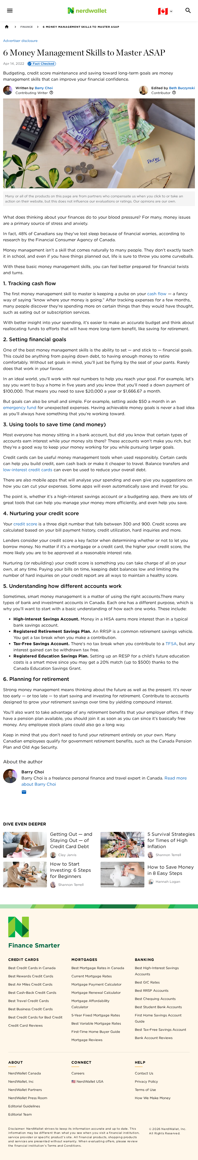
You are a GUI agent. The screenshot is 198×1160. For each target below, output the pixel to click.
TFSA (171, 643)
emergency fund (19, 407)
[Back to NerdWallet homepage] (6, 26)
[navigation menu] (9, 10)
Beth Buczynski (182, 88)
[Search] (188, 10)
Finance (26, 26)
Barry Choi (44, 88)
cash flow (157, 293)
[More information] (51, 92)
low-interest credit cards (27, 469)
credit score (25, 524)
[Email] (24, 793)
